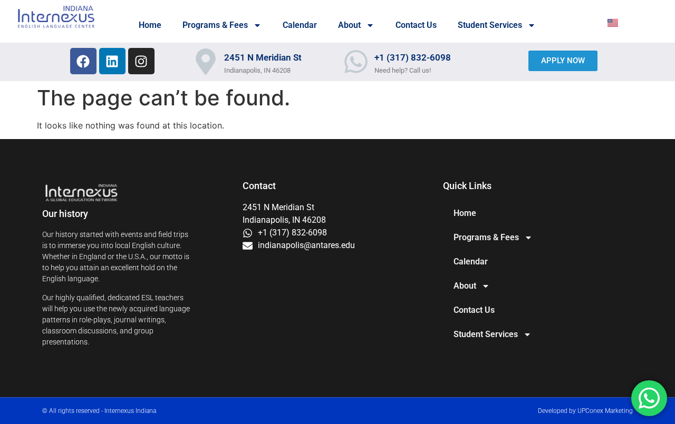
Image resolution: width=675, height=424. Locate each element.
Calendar (300, 25)
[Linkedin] (112, 61)
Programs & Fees (215, 25)
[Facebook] (83, 61)
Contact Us (416, 25)
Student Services (490, 25)
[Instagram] (141, 61)
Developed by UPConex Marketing (585, 411)
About (349, 25)
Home (150, 25)
